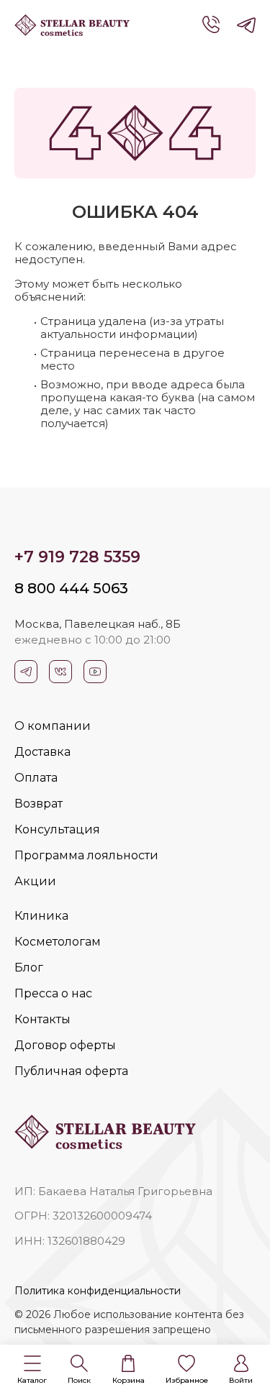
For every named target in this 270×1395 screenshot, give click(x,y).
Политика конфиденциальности (97, 1290)
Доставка (42, 752)
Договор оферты (65, 1045)
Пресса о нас (53, 993)
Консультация (57, 829)
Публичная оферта (71, 1071)
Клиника (41, 916)
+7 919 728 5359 (77, 557)
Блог (28, 967)
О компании (52, 726)
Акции (35, 881)
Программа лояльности (86, 855)
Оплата (36, 778)
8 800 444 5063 (71, 588)
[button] (32, 1370)
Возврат (38, 803)
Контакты (42, 1019)
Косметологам (57, 941)
